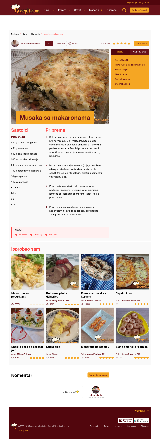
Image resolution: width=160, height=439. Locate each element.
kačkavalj (38, 234)
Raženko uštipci (123, 79)
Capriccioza (132, 279)
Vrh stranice (140, 411)
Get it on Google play (141, 420)
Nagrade (111, 10)
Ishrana (62, 10)
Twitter (107, 426)
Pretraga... (124, 10)
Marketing (58, 426)
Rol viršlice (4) (121, 60)
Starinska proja (122, 84)
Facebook (94, 426)
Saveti (77, 10)
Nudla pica (62, 333)
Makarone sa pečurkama (27, 279)
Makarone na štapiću (97, 333)
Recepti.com (25, 9)
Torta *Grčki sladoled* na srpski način (130, 65)
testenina (22, 234)
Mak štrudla (121, 74)
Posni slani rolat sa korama (97, 279)
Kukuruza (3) (121, 69)
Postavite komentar (98, 375)
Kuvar (47, 10)
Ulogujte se (144, 3)
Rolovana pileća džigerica (62, 279)
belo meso (53, 234)
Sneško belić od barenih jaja (27, 333)
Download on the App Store (125, 420)
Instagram (132, 426)
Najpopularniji (139, 51)
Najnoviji (120, 51)
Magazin (94, 10)
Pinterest (145, 426)
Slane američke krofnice (132, 333)
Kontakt (66, 426)
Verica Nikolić (33, 43)
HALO (27, 430)
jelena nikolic (96, 395)
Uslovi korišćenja (46, 426)
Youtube (118, 426)
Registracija (132, 3)
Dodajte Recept (139, 10)
